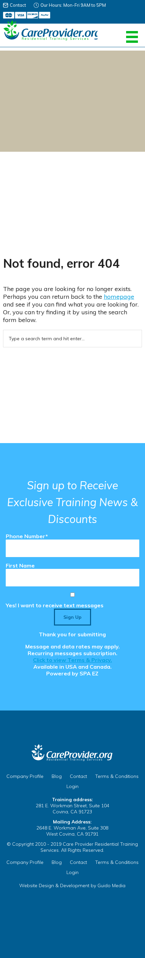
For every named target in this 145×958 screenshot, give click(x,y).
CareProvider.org (72, 752)
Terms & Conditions (117, 776)
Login (72, 786)
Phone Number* (27, 536)
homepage (119, 296)
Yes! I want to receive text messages (55, 605)
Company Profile (25, 776)
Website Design (36, 885)
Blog (57, 776)
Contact (18, 5)
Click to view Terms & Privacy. (72, 660)
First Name (20, 565)
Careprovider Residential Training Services (50, 30)
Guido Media (111, 885)
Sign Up (72, 617)
